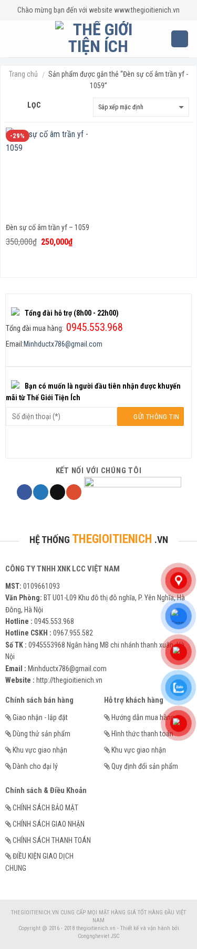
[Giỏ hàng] (179, 39)
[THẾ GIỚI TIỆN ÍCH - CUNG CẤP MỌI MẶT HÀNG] (98, 38)
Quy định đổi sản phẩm (144, 766)
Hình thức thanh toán (142, 733)
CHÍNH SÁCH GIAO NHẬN (49, 824)
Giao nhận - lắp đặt (40, 717)
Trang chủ (23, 74)
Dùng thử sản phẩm (41, 733)
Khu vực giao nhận (40, 750)
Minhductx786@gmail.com (63, 344)
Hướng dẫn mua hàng (142, 717)
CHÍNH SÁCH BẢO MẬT (45, 808)
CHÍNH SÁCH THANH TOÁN (52, 840)
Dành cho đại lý (35, 766)
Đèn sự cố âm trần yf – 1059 (47, 227)
